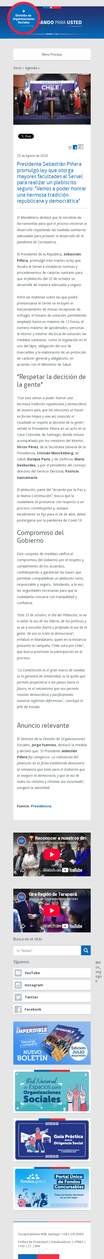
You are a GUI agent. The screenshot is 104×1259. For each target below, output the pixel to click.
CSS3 (21, 1246)
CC (30, 1246)
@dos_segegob (99, 971)
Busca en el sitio (27, 939)
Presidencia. (41, 806)
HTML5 (78, 1242)
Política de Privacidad (33, 1242)
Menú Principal (52, 55)
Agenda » (32, 68)
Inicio (17, 68)
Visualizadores (61, 1242)
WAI (37, 1246)
